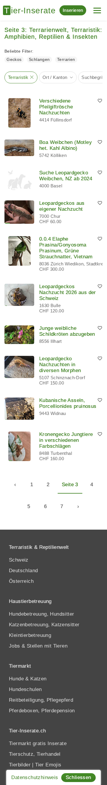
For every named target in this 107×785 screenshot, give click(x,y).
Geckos (14, 59)
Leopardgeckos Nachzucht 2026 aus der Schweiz (67, 292)
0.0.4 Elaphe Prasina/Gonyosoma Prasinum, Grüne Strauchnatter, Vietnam (66, 247)
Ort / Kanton (55, 77)
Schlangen (39, 59)
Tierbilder (20, 765)
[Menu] (97, 8)
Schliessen (78, 777)
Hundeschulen (25, 689)
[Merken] (100, 101)
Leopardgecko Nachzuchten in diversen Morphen (60, 364)
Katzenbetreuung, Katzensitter (44, 624)
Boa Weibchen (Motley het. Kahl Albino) (65, 145)
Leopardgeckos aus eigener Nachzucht (62, 206)
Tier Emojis (48, 765)
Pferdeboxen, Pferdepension (42, 710)
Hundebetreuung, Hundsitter (41, 614)
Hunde (16, 679)
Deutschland (23, 570)
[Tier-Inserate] (31, 10)
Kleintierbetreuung (30, 635)
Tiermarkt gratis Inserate (38, 743)
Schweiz (19, 560)
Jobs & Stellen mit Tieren (38, 646)
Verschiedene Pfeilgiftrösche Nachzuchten (56, 107)
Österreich (21, 581)
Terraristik (18, 77)
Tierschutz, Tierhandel (35, 754)
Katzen (38, 679)
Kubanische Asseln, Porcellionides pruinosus (68, 403)
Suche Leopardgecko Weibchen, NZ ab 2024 (65, 175)
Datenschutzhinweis (34, 777)
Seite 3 (70, 484)
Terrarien (66, 59)
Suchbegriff (93, 77)
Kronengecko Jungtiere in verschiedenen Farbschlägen (66, 440)
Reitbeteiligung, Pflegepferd (41, 700)
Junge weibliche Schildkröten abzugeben (67, 331)
